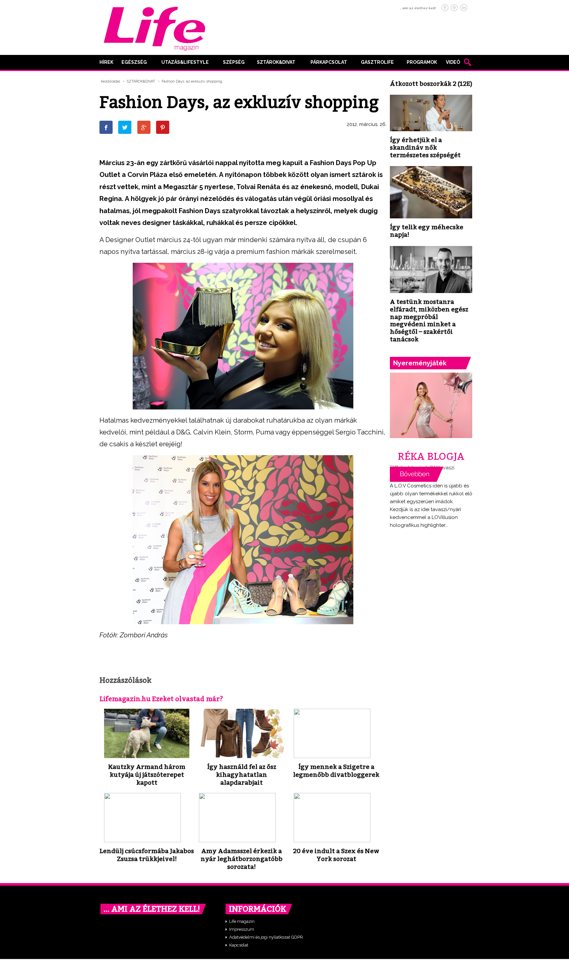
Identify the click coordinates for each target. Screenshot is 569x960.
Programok (422, 62)
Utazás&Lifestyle (185, 62)
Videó (453, 62)
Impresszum (241, 929)
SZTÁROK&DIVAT (276, 62)
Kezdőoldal (110, 81)
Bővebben (416, 474)
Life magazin (242, 921)
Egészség (134, 62)
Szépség (234, 62)
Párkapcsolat (329, 62)
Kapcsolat (238, 945)
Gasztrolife (377, 62)
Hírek (106, 62)
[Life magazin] (154, 27)
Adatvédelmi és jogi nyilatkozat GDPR (266, 937)
